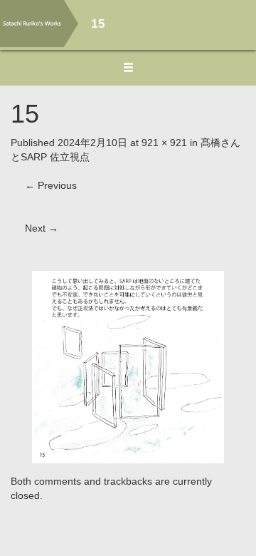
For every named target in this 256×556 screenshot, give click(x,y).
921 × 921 (164, 142)
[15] (128, 365)
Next (41, 228)
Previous (51, 185)
